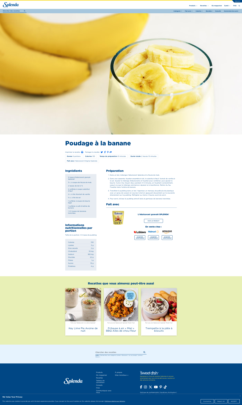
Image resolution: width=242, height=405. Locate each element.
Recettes (203, 6)
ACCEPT (234, 401)
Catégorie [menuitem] (177, 11)
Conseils (218, 11)
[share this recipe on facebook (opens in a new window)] (105, 152)
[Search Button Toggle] (239, 5)
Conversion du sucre (231, 11)
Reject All (221, 401)
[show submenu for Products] (197, 5)
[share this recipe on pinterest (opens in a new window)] (108, 152)
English (237, 1)
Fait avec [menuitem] (188, 11)
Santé (226, 6)
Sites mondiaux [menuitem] (121, 375)
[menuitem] (218, 11)
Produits (192, 6)
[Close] (240, 395)
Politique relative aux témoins (115, 401)
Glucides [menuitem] (209, 11)
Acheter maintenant (140, 237)
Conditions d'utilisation (168, 392)
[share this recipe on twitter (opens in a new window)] (101, 152)
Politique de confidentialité (149, 392)
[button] (82, 152)
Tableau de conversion (100, 381)
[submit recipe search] (25, 10)
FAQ (234, 6)
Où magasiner (217, 6)
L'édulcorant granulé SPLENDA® (153, 214)
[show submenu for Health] (230, 5)
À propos (118, 372)
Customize (207, 401)
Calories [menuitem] (198, 11)
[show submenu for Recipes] (208, 5)
